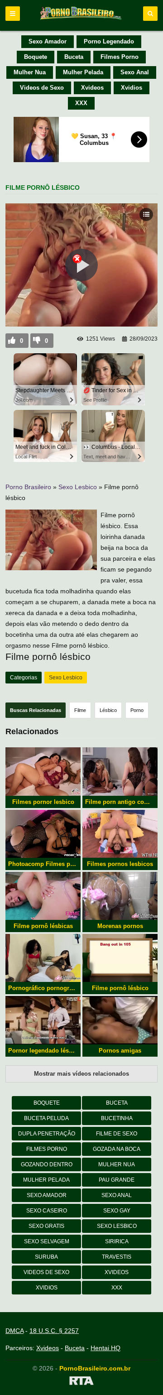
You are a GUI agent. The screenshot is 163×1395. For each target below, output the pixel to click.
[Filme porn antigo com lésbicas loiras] (120, 771)
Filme (80, 710)
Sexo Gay (116, 1210)
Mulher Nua (30, 72)
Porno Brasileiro (28, 487)
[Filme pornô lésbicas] (43, 896)
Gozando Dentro (46, 1164)
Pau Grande (116, 1180)
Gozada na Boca (116, 1149)
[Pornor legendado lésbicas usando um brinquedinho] (43, 1020)
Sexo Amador (48, 41)
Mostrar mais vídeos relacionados (81, 1073)
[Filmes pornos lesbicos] (120, 834)
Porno (137, 710)
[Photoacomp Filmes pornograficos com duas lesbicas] (43, 834)
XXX (81, 103)
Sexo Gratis (46, 1226)
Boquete (35, 56)
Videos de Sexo (42, 87)
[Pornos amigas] (120, 1020)
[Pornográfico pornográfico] (43, 958)
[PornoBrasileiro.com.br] (81, 19)
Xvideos (92, 87)
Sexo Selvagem (46, 1241)
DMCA (14, 1330)
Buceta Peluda (46, 1118)
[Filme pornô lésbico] (120, 958)
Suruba (46, 1257)
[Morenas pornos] (120, 896)
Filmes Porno (120, 56)
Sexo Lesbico (77, 487)
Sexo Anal (134, 72)
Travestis (116, 1257)
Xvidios (131, 87)
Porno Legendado (109, 41)
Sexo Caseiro (46, 1210)
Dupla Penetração (46, 1133)
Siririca (117, 1241)
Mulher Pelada (83, 72)
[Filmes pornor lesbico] (43, 771)
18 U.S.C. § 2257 (54, 1330)
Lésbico (108, 710)
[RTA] (81, 1382)
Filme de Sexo (116, 1133)
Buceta (73, 56)
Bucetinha (117, 1118)
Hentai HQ (105, 1348)
